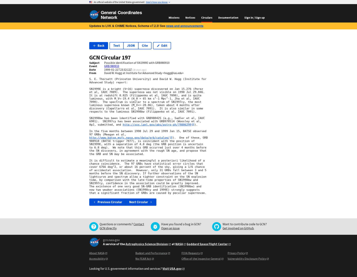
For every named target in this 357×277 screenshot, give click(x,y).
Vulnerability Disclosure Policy (247, 258)
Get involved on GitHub (238, 228)
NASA (179, 244)
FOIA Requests (190, 253)
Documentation (228, 17)
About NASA (96, 253)
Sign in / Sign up (254, 17)
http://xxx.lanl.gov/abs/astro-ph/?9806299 (157, 124)
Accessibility (97, 258)
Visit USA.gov (172, 269)
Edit (164, 46)
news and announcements (184, 26)
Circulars (206, 17)
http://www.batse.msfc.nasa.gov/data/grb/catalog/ (129, 137)
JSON (131, 46)
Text (116, 46)
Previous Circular (110, 202)
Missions (174, 17)
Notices (190, 17)
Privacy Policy (236, 253)
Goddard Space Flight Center (207, 244)
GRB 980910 (111, 66)
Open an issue (170, 228)
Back (101, 46)
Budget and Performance (151, 253)
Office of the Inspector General (201, 258)
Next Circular (138, 202)
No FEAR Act (143, 258)
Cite (145, 46)
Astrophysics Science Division (147, 244)
